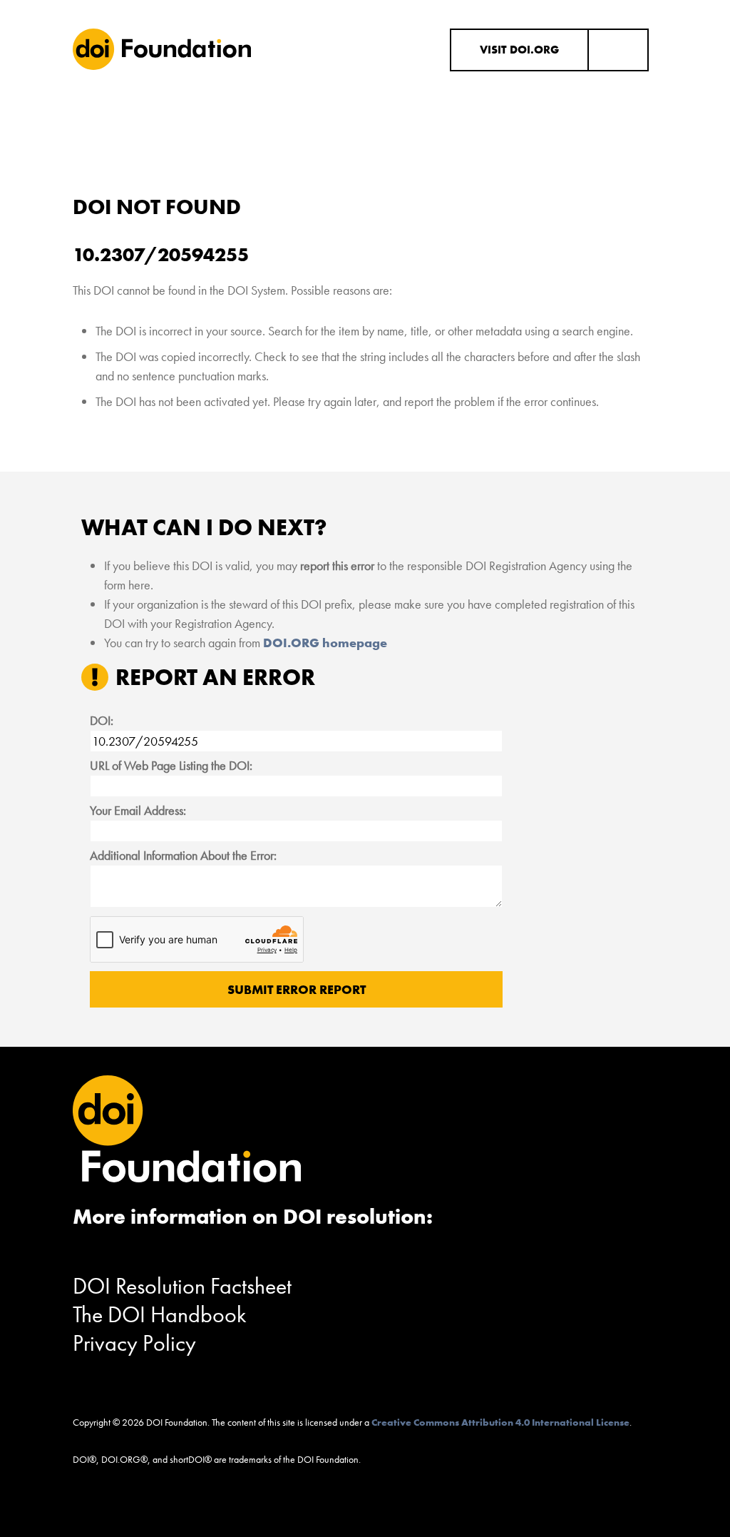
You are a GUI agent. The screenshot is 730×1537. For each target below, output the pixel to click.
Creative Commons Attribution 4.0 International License (500, 1422)
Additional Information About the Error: (183, 855)
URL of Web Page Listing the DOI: (171, 765)
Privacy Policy (134, 1343)
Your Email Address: (138, 810)
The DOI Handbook (160, 1314)
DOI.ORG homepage (325, 642)
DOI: (101, 720)
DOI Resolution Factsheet (182, 1286)
